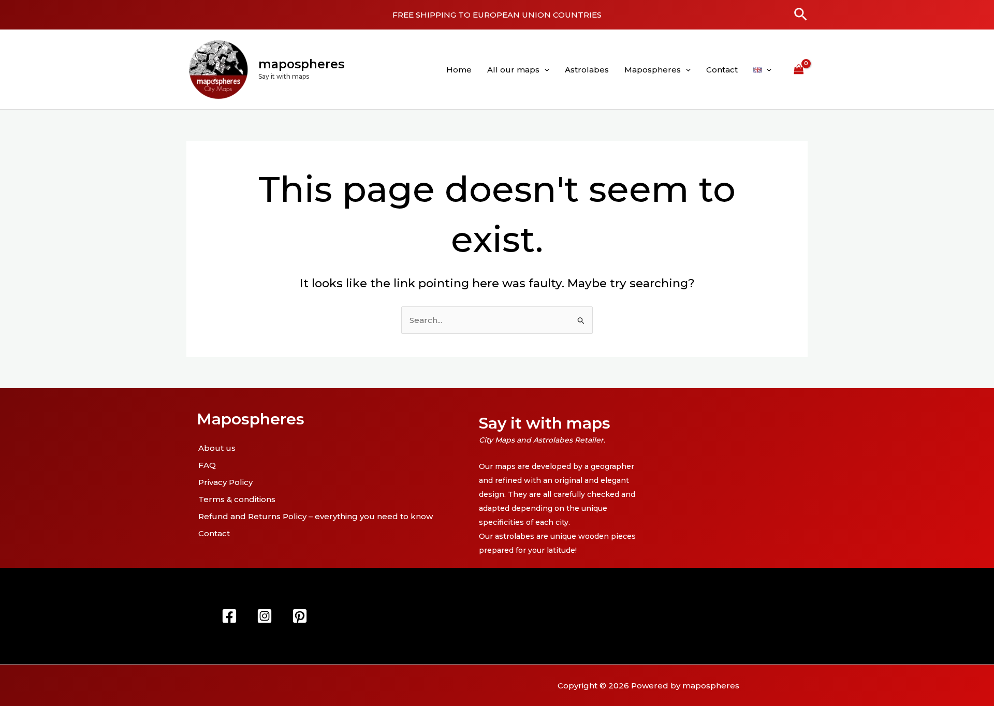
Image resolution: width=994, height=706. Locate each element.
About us (217, 448)
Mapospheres (652, 70)
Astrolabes (587, 70)
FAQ (207, 465)
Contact (722, 70)
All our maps (513, 70)
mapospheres (301, 64)
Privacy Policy (225, 482)
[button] (801, 15)
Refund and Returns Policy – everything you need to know (315, 516)
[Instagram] (264, 615)
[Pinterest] (299, 615)
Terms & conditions (236, 499)
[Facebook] (229, 615)
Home (459, 70)
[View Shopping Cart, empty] (799, 69)
